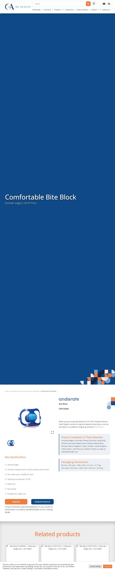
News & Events (82, 10)
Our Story (47, 10)
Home (7, 391)
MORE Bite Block (42, 502)
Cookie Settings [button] (95, 566)
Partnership (36, 10)
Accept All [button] (107, 566)
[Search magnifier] (88, 3)
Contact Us (106, 10)
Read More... (100, 427)
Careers (94, 10)
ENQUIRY (16, 502)
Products (57, 10)
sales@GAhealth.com (34, 509)
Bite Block (36, 391)
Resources (69, 10)
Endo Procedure (25, 391)
